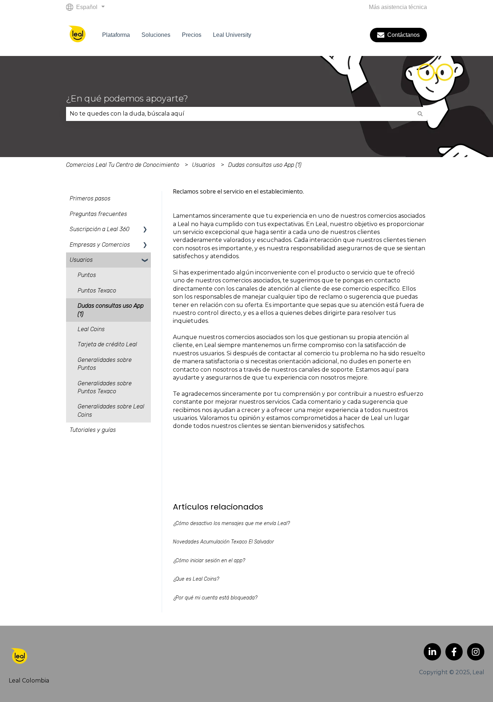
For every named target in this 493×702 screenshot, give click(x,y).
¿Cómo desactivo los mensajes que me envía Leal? (231, 523)
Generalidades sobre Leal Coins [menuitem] (111, 410)
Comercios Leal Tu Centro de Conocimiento (122, 164)
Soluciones (155, 35)
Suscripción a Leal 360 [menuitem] (100, 229)
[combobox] (239, 114)
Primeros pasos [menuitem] (90, 198)
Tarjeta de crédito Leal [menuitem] (107, 344)
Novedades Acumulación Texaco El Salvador (223, 542)
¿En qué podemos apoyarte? (127, 98)
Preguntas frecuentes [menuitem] (98, 214)
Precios (191, 35)
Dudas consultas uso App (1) (264, 164)
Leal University (232, 35)
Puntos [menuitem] (87, 275)
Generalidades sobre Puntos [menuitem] (105, 363)
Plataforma (116, 35)
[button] (145, 229)
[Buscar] (420, 114)
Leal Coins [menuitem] (91, 329)
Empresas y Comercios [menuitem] (100, 244)
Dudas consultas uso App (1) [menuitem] (111, 309)
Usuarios (203, 164)
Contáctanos (403, 35)
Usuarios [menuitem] (81, 259)
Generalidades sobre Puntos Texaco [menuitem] (105, 387)
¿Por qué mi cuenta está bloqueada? (215, 598)
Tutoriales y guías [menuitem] (93, 429)
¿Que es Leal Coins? (196, 579)
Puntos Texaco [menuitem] (97, 290)
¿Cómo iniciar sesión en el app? (209, 561)
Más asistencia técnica (398, 7)
